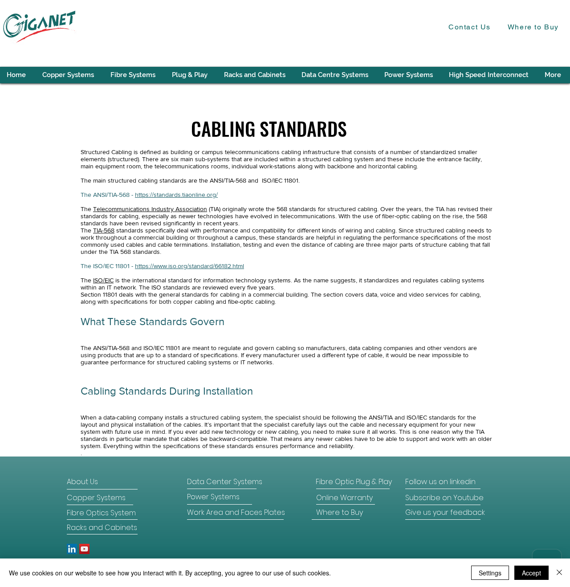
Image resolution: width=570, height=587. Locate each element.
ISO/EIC (103, 280)
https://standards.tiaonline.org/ (176, 194)
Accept (531, 572)
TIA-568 (103, 230)
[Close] (559, 573)
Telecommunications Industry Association (150, 208)
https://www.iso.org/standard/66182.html (189, 265)
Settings (490, 572)
